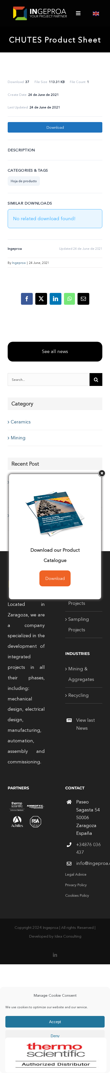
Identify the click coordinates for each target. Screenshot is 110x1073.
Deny (55, 1036)
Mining (18, 438)
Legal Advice (75, 874)
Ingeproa (19, 263)
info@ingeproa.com (89, 863)
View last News (85, 724)
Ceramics (21, 422)
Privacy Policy (76, 885)
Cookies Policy (77, 895)
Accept (55, 1022)
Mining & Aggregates (81, 674)
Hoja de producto (24, 181)
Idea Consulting (67, 936)
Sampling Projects (78, 624)
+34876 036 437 (88, 848)
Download (55, 127)
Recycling (78, 695)
